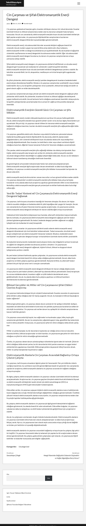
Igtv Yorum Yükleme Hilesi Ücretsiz (19, 493)
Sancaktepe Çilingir (13, 455)
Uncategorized (24, 447)
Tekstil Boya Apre (13, 2)
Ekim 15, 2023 (17, 23)
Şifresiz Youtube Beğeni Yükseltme (19, 504)
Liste (8, 497)
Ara (8, 474)
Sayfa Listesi (11, 501)
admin (8, 23)
